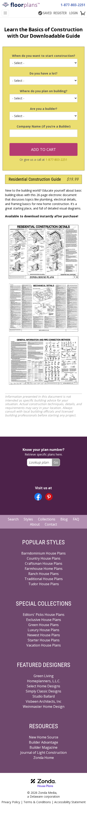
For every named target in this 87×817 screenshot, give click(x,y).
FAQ (76, 519)
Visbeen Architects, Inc (43, 701)
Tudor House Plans (43, 584)
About (35, 524)
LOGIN (73, 13)
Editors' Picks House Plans (43, 614)
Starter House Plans (44, 640)
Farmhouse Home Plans (44, 568)
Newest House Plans (43, 635)
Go (56, 462)
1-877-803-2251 (73, 5)
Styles (28, 519)
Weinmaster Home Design (43, 706)
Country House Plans (43, 558)
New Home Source (43, 737)
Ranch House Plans (43, 573)
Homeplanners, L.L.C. (43, 681)
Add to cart (43, 149)
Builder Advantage (43, 742)
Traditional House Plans (43, 578)
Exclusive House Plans (43, 619)
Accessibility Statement (70, 802)
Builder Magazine (43, 747)
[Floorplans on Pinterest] (49, 496)
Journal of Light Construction (43, 752)
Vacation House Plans (43, 645)
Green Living (44, 676)
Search (13, 519)
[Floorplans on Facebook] (38, 496)
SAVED (47, 13)
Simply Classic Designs (43, 691)
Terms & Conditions (37, 802)
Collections (46, 519)
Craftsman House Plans (43, 563)
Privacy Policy (10, 802)
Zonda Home (43, 757)
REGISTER (60, 13)
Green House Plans (43, 624)
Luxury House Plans (43, 630)
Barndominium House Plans (43, 553)
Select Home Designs (43, 686)
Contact (51, 524)
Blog (64, 519)
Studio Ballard (44, 696)
